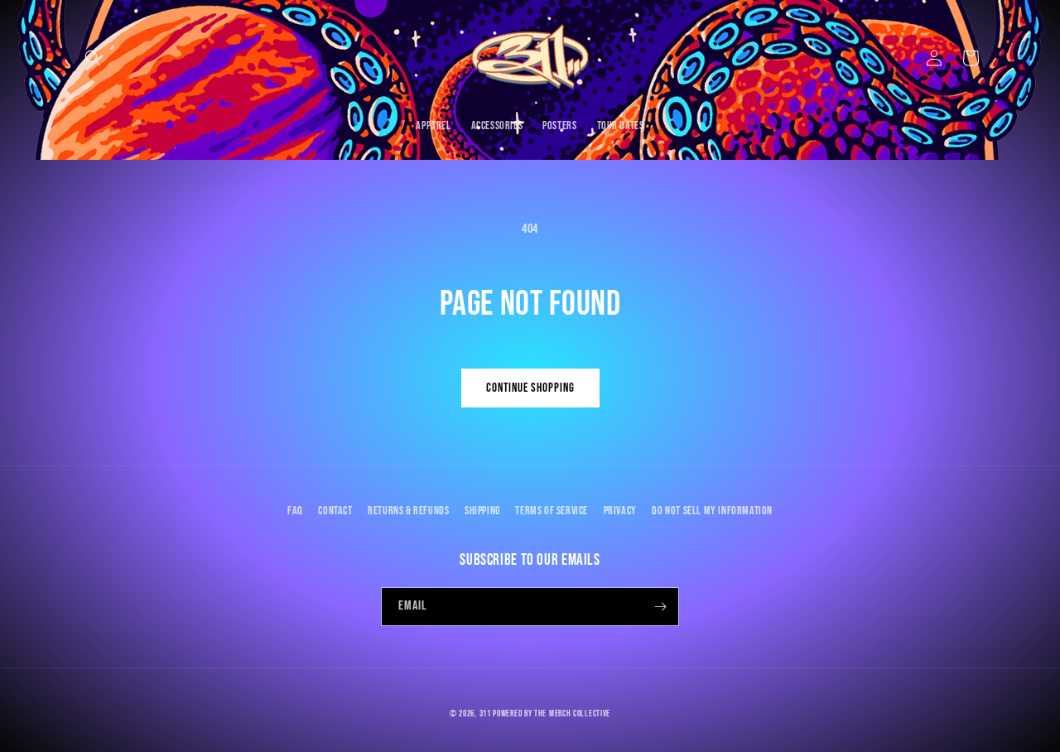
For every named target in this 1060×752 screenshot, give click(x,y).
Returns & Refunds (408, 511)
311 (485, 713)
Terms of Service (551, 511)
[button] (93, 58)
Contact (335, 511)
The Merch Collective (572, 713)
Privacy (620, 511)
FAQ (295, 511)
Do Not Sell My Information (712, 511)
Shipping (482, 511)
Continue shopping (530, 388)
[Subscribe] (660, 606)
